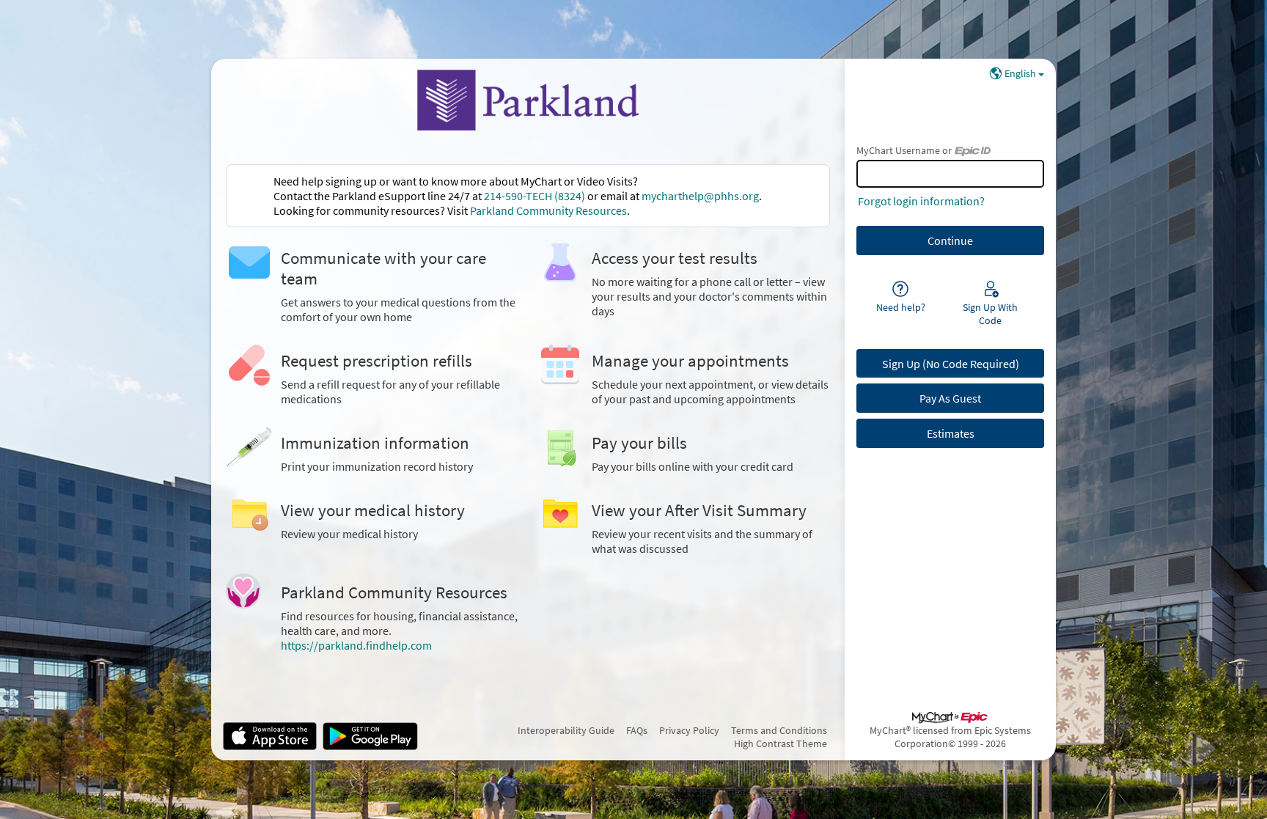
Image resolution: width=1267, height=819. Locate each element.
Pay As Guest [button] (950, 398)
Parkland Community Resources (548, 210)
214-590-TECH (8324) (534, 195)
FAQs (636, 730)
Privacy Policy (689, 730)
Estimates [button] (950, 433)
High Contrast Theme (780, 743)
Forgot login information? (921, 201)
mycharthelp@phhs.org (700, 195)
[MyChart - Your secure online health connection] (527, 100)
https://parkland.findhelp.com (356, 645)
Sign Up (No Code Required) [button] (950, 363)
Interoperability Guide (566, 730)
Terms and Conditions (779, 730)
